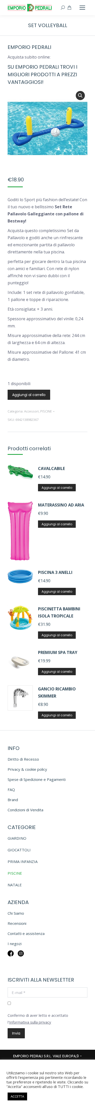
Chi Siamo (16, 913)
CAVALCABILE (51, 468)
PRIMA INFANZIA (22, 861)
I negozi (15, 943)
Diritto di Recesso (23, 759)
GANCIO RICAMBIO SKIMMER (57, 692)
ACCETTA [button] (17, 1096)
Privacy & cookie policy (27, 769)
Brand (13, 799)
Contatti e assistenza (26, 933)
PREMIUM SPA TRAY (57, 652)
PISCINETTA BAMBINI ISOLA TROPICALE (59, 612)
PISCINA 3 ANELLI (55, 572)
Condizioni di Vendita (25, 809)
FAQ (11, 789)
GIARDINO (17, 838)
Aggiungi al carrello (29, 394)
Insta (21, 956)
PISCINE (46, 411)
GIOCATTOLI (19, 849)
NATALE (15, 884)
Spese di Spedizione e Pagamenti (37, 779)
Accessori (31, 411)
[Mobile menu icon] (82, 8)
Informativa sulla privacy (30, 1022)
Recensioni (17, 923)
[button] (80, 95)
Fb (11, 956)
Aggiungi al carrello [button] (57, 487)
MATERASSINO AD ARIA (61, 505)
